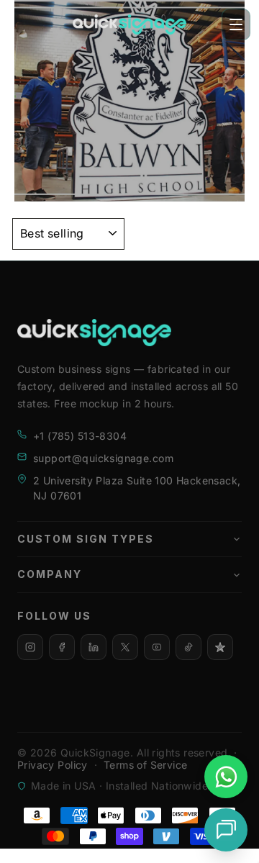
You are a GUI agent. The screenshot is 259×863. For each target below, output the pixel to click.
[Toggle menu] (236, 24)
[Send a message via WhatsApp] (226, 777)
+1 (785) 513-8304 (80, 436)
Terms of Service (146, 765)
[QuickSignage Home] (129, 24)
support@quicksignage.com (103, 458)
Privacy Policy (52, 765)
